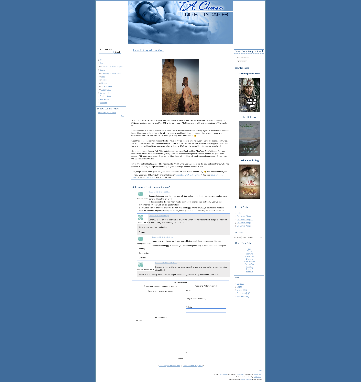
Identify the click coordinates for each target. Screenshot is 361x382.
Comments (243, 293)
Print (103, 77)
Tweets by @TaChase (107, 113)
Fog (249, 249)
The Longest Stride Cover (169, 366)
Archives (237, 237)
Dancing (249, 259)
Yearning (249, 254)
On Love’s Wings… (245, 216)
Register (240, 284)
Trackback (150, 177)
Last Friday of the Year (148, 50)
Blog (101, 63)
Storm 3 (249, 272)
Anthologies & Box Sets (111, 73)
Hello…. (240, 213)
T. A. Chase (224, 374)
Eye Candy (188, 175)
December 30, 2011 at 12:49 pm (166, 263)
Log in (239, 287)
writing (197, 175)
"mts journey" (240, 374)
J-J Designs (257, 377)
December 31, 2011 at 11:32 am (159, 192)
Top (122, 116)
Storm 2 (249, 269)
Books (102, 70)
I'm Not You (249, 264)
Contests (179, 175)
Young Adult (106, 90)
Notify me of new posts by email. (161, 291)
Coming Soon (105, 96)
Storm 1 (249, 266)
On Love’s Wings (244, 223)
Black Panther (249, 261)
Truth (249, 251)
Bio (101, 60)
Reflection (249, 256)
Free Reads (104, 99)
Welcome (103, 103)
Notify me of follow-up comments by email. (162, 286)
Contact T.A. (105, 93)
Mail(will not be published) (196, 299)
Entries (242, 290)
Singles (104, 83)
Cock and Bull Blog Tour (192, 366)
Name (188, 290)
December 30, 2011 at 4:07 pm (159, 215)
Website (189, 307)
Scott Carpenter (246, 379)
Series (104, 80)
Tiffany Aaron (106, 86)
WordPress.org (243, 296)
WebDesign (257, 374)
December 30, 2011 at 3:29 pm (162, 237)
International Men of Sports (112, 66)
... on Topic (139, 320)
